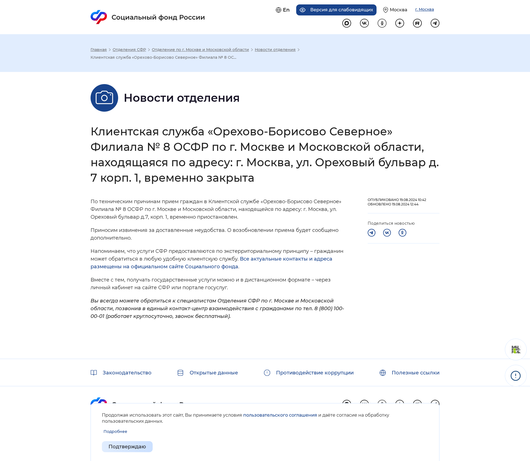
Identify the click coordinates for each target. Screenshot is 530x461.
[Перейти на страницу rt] (417, 23)
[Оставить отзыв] (516, 349)
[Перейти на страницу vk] (364, 23)
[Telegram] (371, 233)
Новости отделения (275, 49)
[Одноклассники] (402, 233)
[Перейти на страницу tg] (435, 23)
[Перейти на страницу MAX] (346, 23)
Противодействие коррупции (315, 372)
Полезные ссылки (415, 372)
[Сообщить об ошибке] (516, 376)
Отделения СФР (129, 49)
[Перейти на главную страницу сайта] (148, 17)
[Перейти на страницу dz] (399, 23)
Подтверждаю (127, 447)
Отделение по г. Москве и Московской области (200, 49)
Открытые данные (214, 372)
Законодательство (127, 372)
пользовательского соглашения (280, 415)
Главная (99, 49)
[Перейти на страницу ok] (382, 23)
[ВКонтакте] (387, 233)
